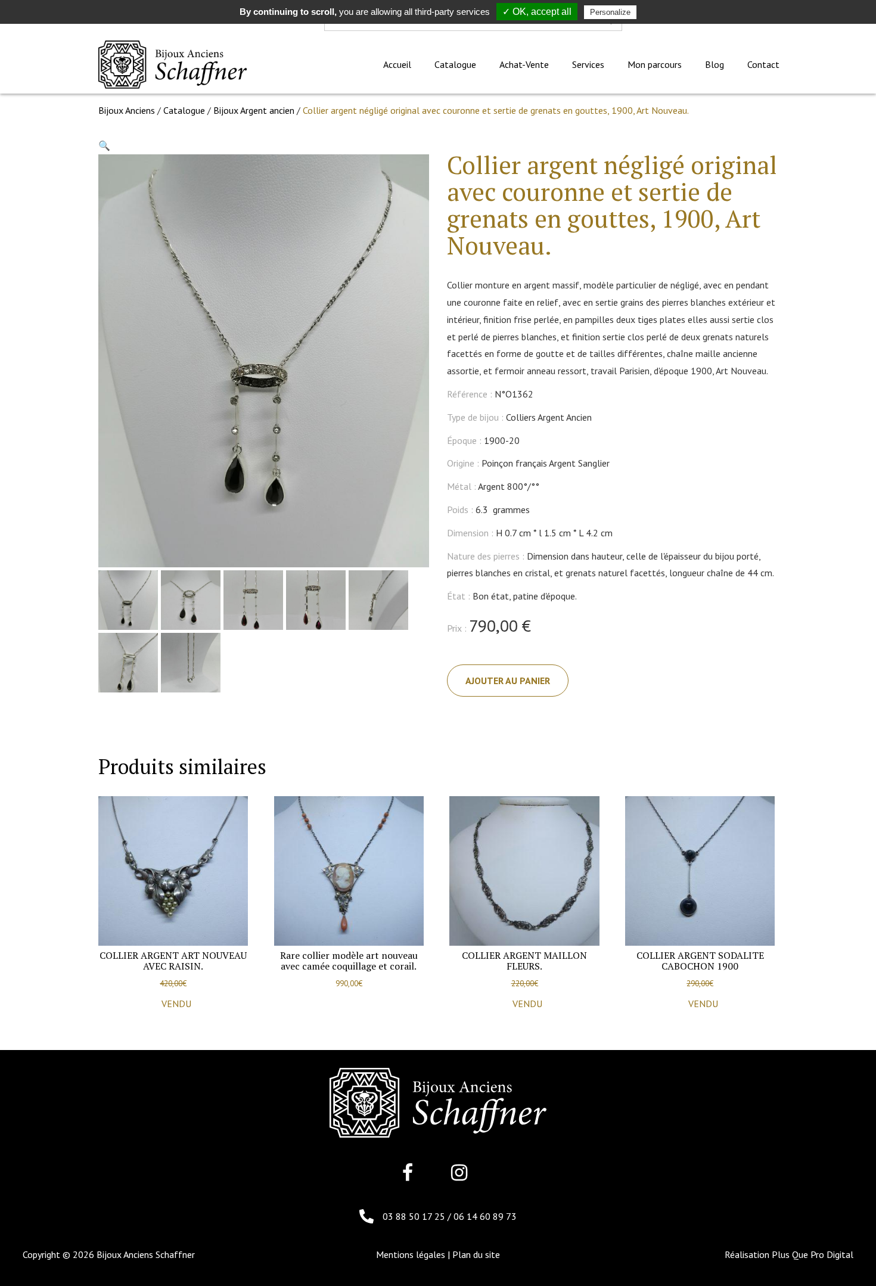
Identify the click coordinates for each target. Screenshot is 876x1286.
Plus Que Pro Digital (812, 1254)
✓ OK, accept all (536, 12)
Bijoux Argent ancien (253, 110)
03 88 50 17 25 (415, 1216)
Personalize (610, 12)
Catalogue (184, 110)
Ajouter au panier (507, 681)
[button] (104, 145)
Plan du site (476, 1254)
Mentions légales (410, 1254)
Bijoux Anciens (126, 110)
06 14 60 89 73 (485, 1216)
